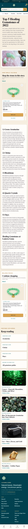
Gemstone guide (5, 513)
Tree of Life (19, 13)
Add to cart (13, 114)
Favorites (13, 13)
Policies (16, 521)
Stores (2, 515)
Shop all (6, 13)
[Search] (25, 9)
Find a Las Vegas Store (20, 513)
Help (16, 519)
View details (13, 118)
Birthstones (17, 505)
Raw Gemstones (5, 505)
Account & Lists (5, 517)
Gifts (2, 508)
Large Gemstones (19, 501)
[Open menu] (2, 5)
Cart (16, 517)
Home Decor (4, 503)
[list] (14, 102)
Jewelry (16, 503)
